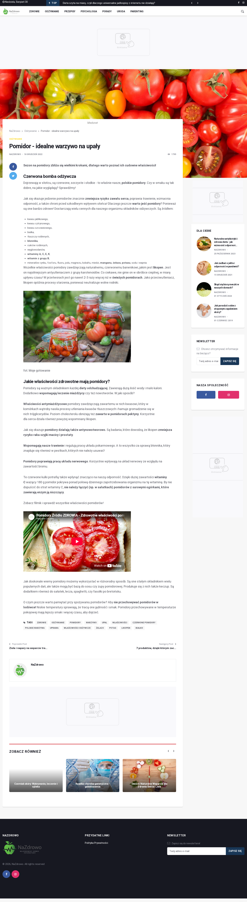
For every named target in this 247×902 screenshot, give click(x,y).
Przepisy (69, 11)
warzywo (91, 622)
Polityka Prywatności (96, 842)
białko (139, 628)
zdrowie (41, 622)
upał (104, 622)
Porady (107, 11)
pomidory (75, 622)
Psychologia (89, 11)
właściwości (119, 622)
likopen (125, 628)
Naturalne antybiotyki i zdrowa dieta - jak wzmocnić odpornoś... (226, 242)
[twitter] (13, 176)
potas (112, 628)
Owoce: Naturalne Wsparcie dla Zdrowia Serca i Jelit (149, 785)
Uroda (121, 11)
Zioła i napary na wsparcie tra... (28, 648)
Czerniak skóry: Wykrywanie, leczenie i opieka (35, 785)
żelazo (100, 628)
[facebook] (239, 2)
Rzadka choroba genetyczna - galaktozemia (93, 785)
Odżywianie (52, 11)
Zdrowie (34, 11)
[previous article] (198, 3)
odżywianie (58, 622)
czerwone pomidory (144, 622)
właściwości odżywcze (77, 628)
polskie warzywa (35, 628)
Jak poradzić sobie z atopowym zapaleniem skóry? (225, 308)
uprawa (54, 628)
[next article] (192, 3)
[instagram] (243, 2)
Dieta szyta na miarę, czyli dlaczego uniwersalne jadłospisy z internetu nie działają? (109, 2)
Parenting (136, 11)
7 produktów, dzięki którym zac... (156, 648)
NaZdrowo (14, 131)
